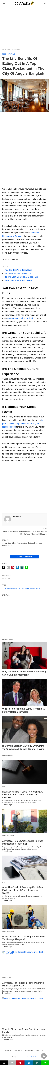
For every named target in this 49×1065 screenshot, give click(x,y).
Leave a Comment (24, 557)
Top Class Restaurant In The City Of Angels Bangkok (22, 588)
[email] (12, 1062)
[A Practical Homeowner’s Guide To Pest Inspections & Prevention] (24, 821)
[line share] (26, 567)
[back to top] (44, 1056)
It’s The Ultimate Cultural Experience (21, 277)
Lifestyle (16, 49)
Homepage (6, 49)
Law (3, 786)
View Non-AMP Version (30, 1057)
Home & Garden (8, 835)
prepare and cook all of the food (21, 318)
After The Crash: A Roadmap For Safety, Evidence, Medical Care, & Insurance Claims (22, 890)
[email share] (8, 567)
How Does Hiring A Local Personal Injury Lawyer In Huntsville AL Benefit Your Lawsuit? (22, 794)
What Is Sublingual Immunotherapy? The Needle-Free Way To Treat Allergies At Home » (25, 532)
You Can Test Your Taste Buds (18, 270)
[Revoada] (24, 3)
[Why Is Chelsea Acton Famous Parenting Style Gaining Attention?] (24, 655)
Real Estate (7, 977)
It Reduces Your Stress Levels (18, 280)
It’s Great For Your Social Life (18, 273)
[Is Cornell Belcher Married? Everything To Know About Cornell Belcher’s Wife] (24, 729)
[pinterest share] (12, 567)
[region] (24, 26)
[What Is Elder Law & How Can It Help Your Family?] (24, 1009)
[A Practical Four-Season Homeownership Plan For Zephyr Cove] (24, 963)
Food (4, 54)
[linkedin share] (17, 567)
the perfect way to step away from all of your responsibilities (23, 423)
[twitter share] (3, 567)
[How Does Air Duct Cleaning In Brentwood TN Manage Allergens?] (24, 917)
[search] (45, 3)
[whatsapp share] (22, 567)
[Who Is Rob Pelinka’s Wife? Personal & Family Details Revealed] (24, 692)
